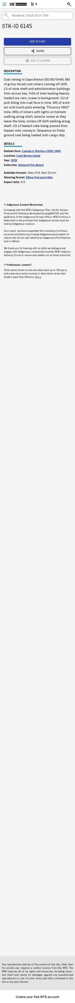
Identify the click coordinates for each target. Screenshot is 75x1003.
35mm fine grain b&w (39, 177)
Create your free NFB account (37, 997)
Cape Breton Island (28, 156)
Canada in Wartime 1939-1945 (41, 151)
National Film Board (30, 165)
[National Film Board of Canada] (18, 4)
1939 (14, 160)
